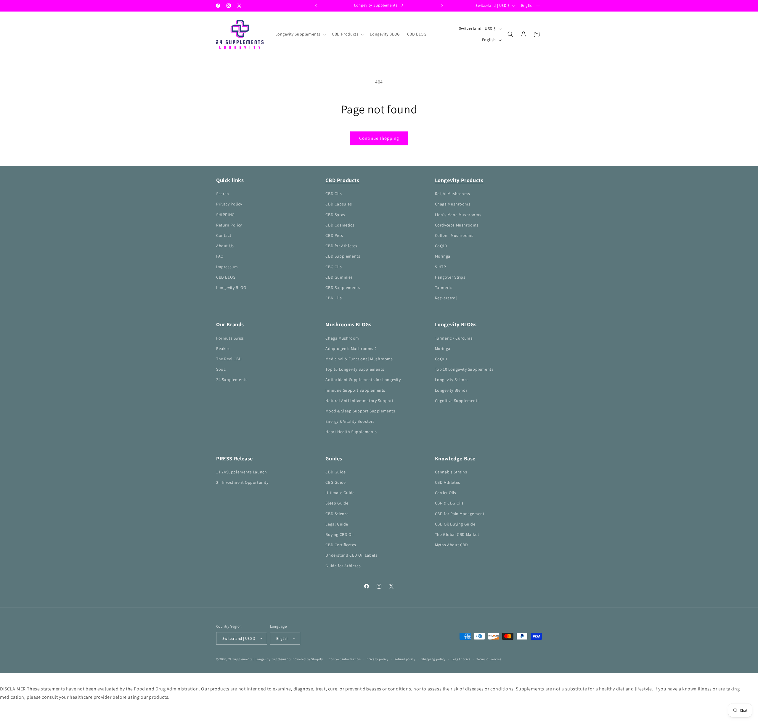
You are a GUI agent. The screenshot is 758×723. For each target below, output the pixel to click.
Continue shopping (379, 138)
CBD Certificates (340, 544)
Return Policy (229, 225)
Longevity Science (452, 379)
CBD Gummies (339, 277)
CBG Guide (335, 482)
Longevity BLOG (231, 287)
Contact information (345, 659)
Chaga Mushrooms (452, 204)
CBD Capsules (338, 204)
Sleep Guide (337, 503)
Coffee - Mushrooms (454, 235)
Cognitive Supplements (457, 400)
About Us (225, 245)
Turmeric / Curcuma (454, 338)
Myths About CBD (451, 544)
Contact (223, 235)
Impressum (227, 266)
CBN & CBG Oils (449, 503)
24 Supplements (231, 379)
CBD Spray (335, 214)
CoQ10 (441, 245)
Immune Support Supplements (355, 390)
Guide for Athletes (343, 565)
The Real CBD (229, 359)
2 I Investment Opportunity (242, 482)
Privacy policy (377, 659)
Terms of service (488, 659)
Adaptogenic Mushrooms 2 (351, 348)
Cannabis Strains (451, 472)
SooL (221, 369)
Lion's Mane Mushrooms (458, 214)
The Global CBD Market (457, 534)
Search (222, 193)
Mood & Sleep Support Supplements (360, 411)
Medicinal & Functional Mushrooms (359, 359)
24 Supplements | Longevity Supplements (260, 659)
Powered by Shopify (308, 659)
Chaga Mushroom (342, 338)
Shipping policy (433, 659)
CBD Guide (335, 472)
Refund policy (404, 659)
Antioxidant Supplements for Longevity (363, 379)
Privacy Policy (229, 204)
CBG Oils (333, 266)
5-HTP (440, 266)
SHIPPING (225, 214)
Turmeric (443, 287)
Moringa (442, 256)
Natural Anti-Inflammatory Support (359, 400)
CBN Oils (333, 298)
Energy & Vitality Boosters (350, 421)
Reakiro (223, 348)
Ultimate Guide (339, 492)
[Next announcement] (442, 5)
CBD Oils (333, 193)
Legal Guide (336, 524)
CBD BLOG (226, 277)
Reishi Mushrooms (452, 193)
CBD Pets (334, 235)
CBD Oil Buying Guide (455, 524)
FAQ (220, 256)
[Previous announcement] (315, 5)
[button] (300, 34)
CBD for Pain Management (460, 513)
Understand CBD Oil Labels (351, 555)
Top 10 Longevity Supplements (354, 369)
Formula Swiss (230, 338)
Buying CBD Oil (339, 534)
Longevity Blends (451, 390)
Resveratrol (446, 298)
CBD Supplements (342, 256)
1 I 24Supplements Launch (241, 472)
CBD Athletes (447, 482)
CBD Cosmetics (339, 225)
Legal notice (461, 659)
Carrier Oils (445, 492)
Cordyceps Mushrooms (456, 225)
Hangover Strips (450, 277)
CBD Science (337, 513)
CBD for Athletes (341, 245)
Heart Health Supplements (351, 431)
